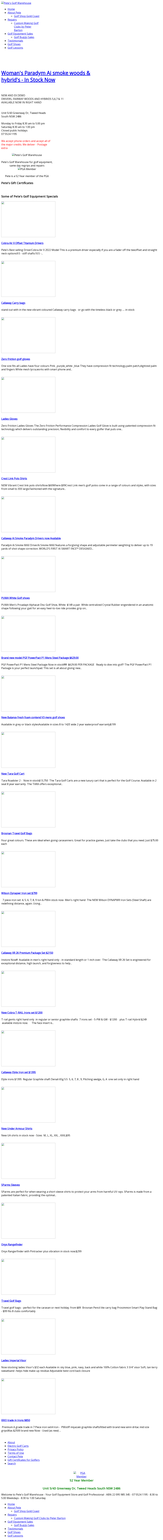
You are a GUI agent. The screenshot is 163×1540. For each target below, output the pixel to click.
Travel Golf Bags (11, 1301)
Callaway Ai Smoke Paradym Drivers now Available (31, 538)
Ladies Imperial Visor (13, 1360)
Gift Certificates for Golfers (24, 1460)
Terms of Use (16, 1453)
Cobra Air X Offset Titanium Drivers (22, 243)
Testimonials (15, 40)
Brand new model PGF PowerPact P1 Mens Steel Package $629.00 (40, 657)
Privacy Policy (16, 1449)
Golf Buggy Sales (24, 37)
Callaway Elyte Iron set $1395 (18, 1072)
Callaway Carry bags (13, 303)
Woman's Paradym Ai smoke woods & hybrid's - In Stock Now (45, 76)
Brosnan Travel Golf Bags (16, 833)
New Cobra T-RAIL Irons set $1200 (22, 1012)
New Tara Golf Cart (12, 773)
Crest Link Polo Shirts (14, 478)
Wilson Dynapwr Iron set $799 (19, 893)
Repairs (12, 19)
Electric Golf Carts (18, 1446)
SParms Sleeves (10, 1185)
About (11, 1442)
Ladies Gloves (9, 419)
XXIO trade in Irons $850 (15, 1420)
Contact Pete (15, 1456)
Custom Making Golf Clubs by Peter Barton (26, 26)
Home (11, 9)
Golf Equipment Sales (20, 33)
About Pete (14, 12)
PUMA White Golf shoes (15, 598)
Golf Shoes (14, 44)
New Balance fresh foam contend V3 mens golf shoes (33, 717)
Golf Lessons (15, 47)
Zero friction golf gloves (15, 359)
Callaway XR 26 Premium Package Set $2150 (27, 953)
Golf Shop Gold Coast (26, 16)
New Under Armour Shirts (16, 1128)
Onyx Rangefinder (12, 1244)
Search (12, 1463)
